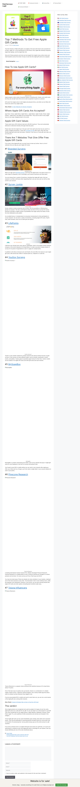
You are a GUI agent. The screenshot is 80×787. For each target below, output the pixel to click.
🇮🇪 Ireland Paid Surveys (63, 65)
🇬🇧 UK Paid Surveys (63, 118)
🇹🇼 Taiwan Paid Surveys (64, 109)
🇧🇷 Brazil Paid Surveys (63, 29)
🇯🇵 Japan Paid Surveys (63, 69)
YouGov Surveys (16, 257)
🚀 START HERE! (21, 3)
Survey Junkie (15, 184)
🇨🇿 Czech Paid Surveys (63, 41)
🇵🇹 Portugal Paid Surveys (64, 88)
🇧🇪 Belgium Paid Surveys (64, 26)
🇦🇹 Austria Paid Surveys (64, 24)
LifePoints (13, 223)
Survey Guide (9, 733)
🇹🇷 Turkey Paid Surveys (63, 114)
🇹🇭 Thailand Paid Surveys (64, 112)
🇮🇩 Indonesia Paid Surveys (64, 63)
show (17, 61)
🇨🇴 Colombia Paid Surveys (64, 39)
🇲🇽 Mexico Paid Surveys (64, 73)
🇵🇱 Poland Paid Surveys (64, 86)
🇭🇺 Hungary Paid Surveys (64, 58)
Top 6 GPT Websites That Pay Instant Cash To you (17, 735)
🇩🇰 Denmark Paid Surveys (64, 43)
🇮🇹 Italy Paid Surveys (63, 67)
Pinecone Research (18, 474)
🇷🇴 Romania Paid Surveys (64, 90)
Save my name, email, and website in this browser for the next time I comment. (26, 773)
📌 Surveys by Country (33, 3)
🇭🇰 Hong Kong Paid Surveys (65, 56)
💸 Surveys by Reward (23, 6)
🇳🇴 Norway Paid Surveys (64, 84)
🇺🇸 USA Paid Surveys (63, 18)
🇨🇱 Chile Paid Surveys (63, 35)
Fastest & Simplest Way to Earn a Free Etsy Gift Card (25, 702)
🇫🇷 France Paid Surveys (63, 50)
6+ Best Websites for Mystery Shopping (22, 106)
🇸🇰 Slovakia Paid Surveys (64, 97)
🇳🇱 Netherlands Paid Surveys (65, 77)
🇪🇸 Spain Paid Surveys (63, 103)
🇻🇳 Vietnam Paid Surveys (64, 120)
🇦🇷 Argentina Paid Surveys (64, 20)
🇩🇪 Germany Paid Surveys (64, 52)
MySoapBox (14, 364)
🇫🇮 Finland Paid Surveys (64, 48)
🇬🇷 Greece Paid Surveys (64, 54)
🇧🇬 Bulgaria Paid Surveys (64, 31)
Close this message (61, 785)
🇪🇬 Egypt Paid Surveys (63, 46)
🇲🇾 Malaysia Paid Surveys (64, 71)
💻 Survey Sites (45, 3)
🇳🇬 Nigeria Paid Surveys (64, 82)
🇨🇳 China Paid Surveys (63, 37)
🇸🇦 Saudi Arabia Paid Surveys (65, 95)
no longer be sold (30, 130)
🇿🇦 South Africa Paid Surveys (65, 99)
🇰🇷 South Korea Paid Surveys (65, 101)
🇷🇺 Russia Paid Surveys (63, 92)
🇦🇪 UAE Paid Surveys (63, 116)
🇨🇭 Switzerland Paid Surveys (65, 107)
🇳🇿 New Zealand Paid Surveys (65, 80)
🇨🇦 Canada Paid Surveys (64, 33)
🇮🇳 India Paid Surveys (63, 60)
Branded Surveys (17, 148)
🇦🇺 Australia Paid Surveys (64, 22)
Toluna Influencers (17, 587)
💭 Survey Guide (57, 3)
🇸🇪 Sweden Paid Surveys (64, 105)
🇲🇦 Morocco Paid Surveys (64, 75)
